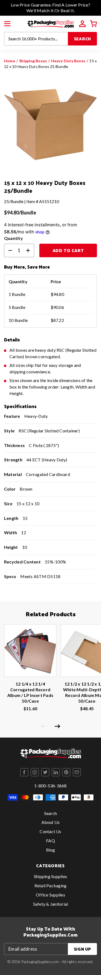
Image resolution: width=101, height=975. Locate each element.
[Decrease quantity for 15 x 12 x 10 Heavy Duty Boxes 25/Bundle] (8, 250)
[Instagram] (35, 772)
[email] (77, 772)
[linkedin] (56, 772)
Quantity (13, 238)
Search (82, 38)
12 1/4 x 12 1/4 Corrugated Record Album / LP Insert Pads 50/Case (30, 692)
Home (9, 60)
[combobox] (36, 38)
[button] (7, 24)
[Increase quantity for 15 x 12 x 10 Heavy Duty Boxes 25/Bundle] (30, 250)
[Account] (82, 24)
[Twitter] (45, 772)
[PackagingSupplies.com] (50, 23)
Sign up (82, 949)
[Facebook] (24, 772)
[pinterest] (66, 772)
